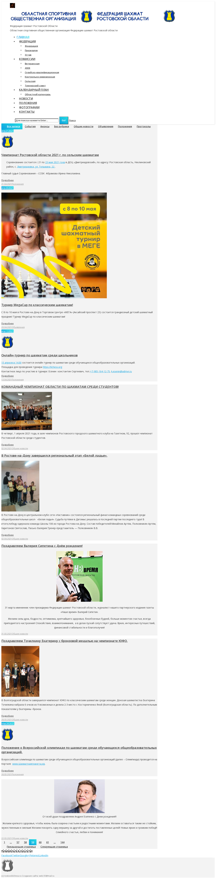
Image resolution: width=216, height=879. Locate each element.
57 (18, 842)
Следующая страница (54, 846)
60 (40, 842)
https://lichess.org (52, 367)
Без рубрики (61, 126)
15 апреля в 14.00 (11, 362)
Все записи (13, 126)
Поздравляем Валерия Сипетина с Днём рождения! (42, 546)
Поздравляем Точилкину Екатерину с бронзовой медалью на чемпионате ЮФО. (64, 641)
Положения (125, 126)
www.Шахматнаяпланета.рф (28, 763)
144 (62, 842)
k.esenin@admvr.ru (121, 371)
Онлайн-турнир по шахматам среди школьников (39, 355)
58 (25, 842)
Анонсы (44, 126)
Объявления (105, 126)
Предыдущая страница (21, 846)
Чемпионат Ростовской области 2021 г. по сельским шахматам (50, 155)
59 (32, 842)
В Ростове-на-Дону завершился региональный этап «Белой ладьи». (54, 455)
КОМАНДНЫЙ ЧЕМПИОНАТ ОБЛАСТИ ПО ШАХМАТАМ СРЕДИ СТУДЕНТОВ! (60, 387)
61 (47, 842)
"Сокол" (75, 5)
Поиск (72, 120)
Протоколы (144, 126)
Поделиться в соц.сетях (17, 851)
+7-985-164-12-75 (100, 371)
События (30, 126)
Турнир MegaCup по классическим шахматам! (37, 305)
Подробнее (7, 180)
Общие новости (83, 126)
